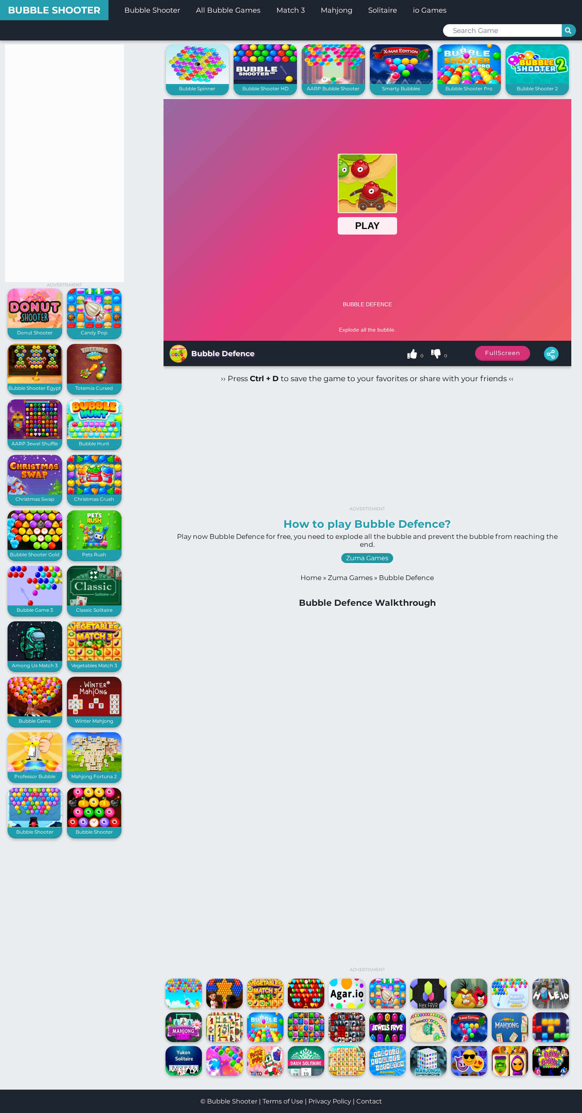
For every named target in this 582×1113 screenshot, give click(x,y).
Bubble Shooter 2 (537, 89)
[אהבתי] (412, 355)
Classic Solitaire (94, 610)
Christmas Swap (34, 499)
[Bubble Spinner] (197, 82)
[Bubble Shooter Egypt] (35, 382)
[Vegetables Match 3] (94, 659)
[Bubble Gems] (35, 715)
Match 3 (290, 10)
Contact (369, 1101)
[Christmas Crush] (94, 493)
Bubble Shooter (54, 10)
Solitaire (382, 10)
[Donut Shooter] (35, 326)
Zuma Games (367, 558)
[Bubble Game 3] (35, 604)
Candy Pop (94, 333)
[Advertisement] (64, 163)
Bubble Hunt (94, 444)
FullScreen (502, 353)
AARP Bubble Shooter (333, 89)
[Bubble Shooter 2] (537, 82)
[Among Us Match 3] (35, 659)
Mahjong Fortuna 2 (94, 776)
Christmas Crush (94, 499)
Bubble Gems (35, 721)
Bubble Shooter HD (265, 89)
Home (311, 578)
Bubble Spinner (197, 89)
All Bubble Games (228, 10)
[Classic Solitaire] (94, 604)
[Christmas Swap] (35, 493)
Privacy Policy (329, 1101)
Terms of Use (282, 1101)
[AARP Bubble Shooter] (333, 82)
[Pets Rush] (94, 548)
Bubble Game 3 (35, 610)
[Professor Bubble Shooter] (35, 770)
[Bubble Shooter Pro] (469, 82)
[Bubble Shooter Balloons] (35, 826)
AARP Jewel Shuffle (34, 444)
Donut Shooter (35, 333)
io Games (430, 10)
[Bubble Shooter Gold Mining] (35, 548)
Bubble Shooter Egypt (34, 388)
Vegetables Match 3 (94, 665)
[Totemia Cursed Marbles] (94, 382)
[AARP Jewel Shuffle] (35, 437)
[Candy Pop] (94, 326)
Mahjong (336, 10)
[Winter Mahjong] (94, 715)
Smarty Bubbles (401, 89)
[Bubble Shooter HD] (265, 82)
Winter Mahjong (94, 721)
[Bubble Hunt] (94, 437)
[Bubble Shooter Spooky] (94, 826)
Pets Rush (94, 554)
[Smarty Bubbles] (401, 82)
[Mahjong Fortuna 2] (94, 770)
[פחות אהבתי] (436, 355)
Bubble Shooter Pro (469, 89)
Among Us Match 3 (35, 665)
